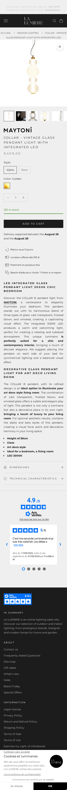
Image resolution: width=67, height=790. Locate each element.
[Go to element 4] (44, 116)
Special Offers (13, 692)
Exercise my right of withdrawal (24, 746)
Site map (9, 661)
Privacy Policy (13, 715)
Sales (7, 680)
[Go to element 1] (9, 116)
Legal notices (12, 709)
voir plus (18, 544)
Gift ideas (10, 667)
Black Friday (12, 686)
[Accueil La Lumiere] (33, 20)
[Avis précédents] (6, 544)
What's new (11, 674)
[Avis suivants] (60, 544)
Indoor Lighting (28, 33)
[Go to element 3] (33, 116)
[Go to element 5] (56, 116)
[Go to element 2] (21, 116)
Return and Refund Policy (20, 721)
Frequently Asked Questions (22, 655)
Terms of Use (12, 740)
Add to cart (33, 223)
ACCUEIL (6, 33)
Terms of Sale (12, 734)
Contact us (11, 649)
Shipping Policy (14, 727)
